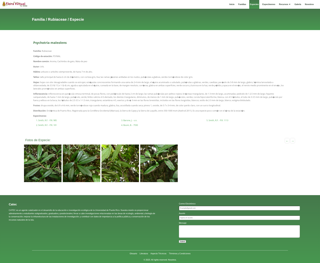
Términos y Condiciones (179, 253)
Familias (242, 4)
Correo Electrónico (187, 204)
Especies (254, 4)
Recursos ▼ (285, 4)
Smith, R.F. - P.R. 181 (47, 125)
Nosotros (309, 4)
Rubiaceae (57, 19)
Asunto (182, 213)
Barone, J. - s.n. (130, 120)
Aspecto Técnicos (158, 253)
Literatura (144, 253)
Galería (297, 4)
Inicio (231, 4)
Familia (38, 19)
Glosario (133, 253)
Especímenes (268, 4)
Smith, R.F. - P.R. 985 (47, 120)
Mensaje (182, 223)
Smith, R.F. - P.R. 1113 (218, 120)
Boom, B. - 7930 (130, 125)
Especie (77, 19)
